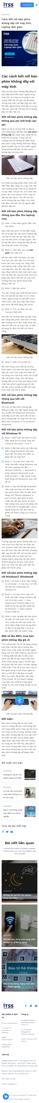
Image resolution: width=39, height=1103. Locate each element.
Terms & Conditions (19, 1095)
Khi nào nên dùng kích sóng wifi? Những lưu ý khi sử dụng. (13, 794)
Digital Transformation (7, 1038)
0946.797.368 (10, 1079)
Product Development (10, 1023)
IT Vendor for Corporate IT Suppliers (6, 1030)
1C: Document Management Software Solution (27, 1032)
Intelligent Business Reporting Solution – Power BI (28, 1022)
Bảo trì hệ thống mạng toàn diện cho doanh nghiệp (12, 813)
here (28, 851)
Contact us (27, 5)
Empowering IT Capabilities (7, 1046)
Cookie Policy (32, 1095)
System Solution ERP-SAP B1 (29, 1040)
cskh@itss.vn (12, 1084)
